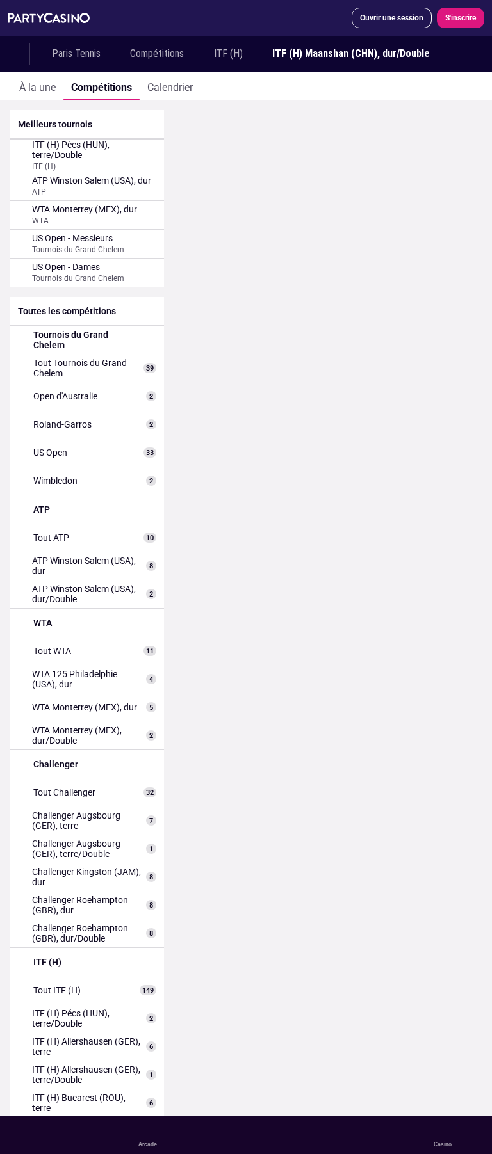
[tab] (37, 86)
